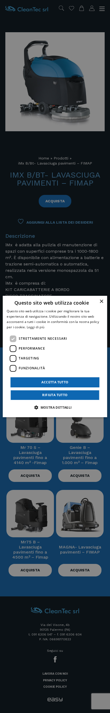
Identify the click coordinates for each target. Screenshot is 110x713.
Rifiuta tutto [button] (55, 395)
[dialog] (55, 356)
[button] (55, 407)
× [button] (101, 302)
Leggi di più (36, 327)
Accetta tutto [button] (54, 382)
